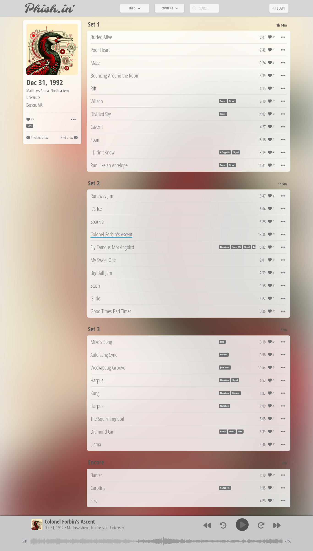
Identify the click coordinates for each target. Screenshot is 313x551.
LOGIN (281, 8)
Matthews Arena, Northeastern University (95, 527)
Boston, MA (34, 105)
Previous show (39, 137)
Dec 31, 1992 (54, 527)
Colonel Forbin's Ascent (70, 521)
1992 (56, 82)
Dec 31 (35, 82)
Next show (66, 137)
